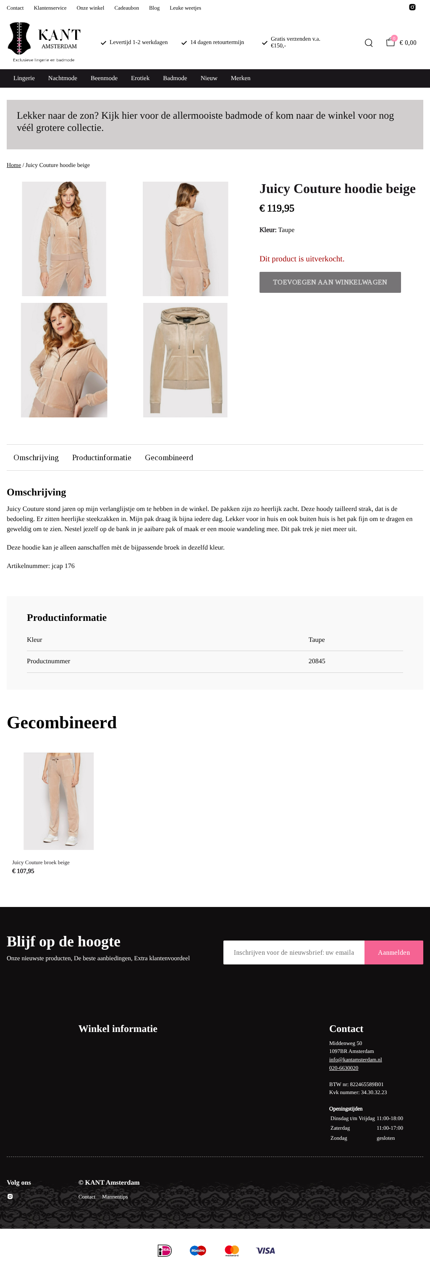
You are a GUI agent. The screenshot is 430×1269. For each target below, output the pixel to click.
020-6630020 (343, 1068)
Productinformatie (101, 457)
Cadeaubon (126, 8)
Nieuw (209, 78)
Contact (15, 8)
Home (14, 165)
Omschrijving (36, 457)
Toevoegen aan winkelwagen (330, 282)
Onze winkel (90, 8)
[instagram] (412, 9)
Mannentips (115, 1196)
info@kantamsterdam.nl (355, 1059)
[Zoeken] (369, 43)
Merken (241, 78)
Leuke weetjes (185, 8)
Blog (154, 8)
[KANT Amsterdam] (44, 43)
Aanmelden (394, 952)
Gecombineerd (169, 457)
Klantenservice (50, 8)
